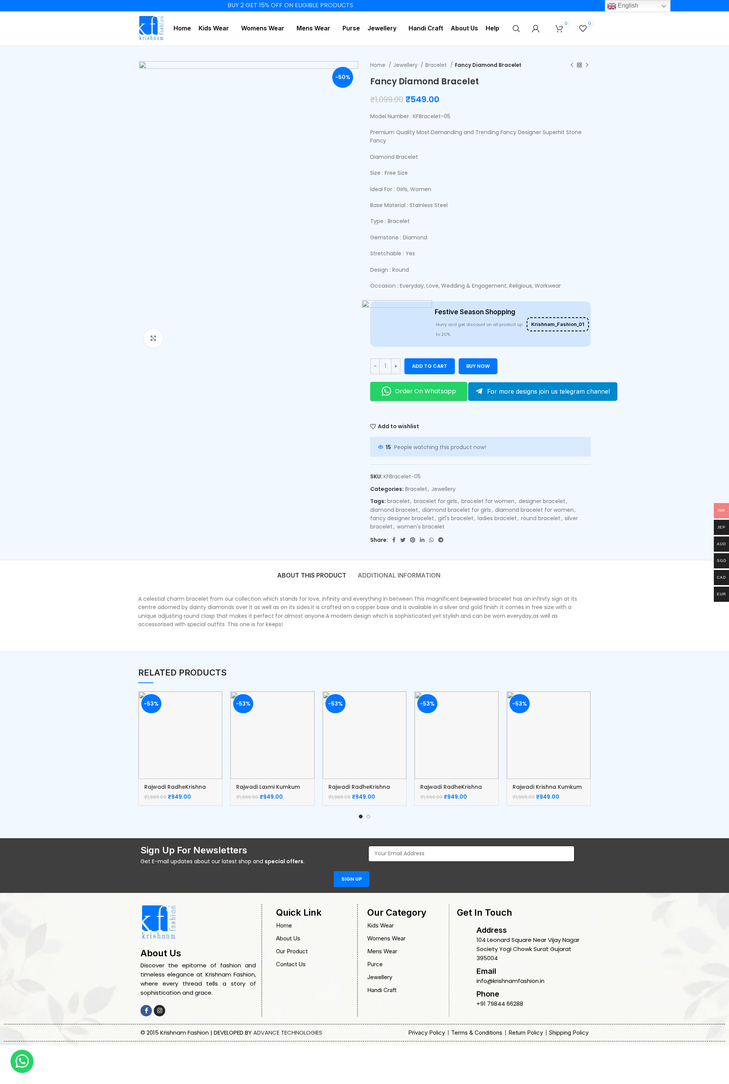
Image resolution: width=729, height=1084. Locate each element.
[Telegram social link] (441, 540)
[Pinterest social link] (413, 540)
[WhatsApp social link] (431, 540)
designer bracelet (542, 501)
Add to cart (429, 366)
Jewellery (406, 65)
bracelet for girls (435, 501)
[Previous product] (572, 65)
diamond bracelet (394, 510)
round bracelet (540, 518)
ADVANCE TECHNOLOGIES (287, 1033)
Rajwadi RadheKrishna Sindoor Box (175, 790)
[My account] (536, 28)
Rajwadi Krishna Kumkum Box (547, 790)
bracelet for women (487, 501)
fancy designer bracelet (402, 518)
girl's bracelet (455, 518)
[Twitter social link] (403, 540)
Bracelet (436, 65)
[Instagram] (159, 1010)
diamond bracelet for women (534, 510)
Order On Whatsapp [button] (425, 391)
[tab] (311, 571)
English (627, 5)
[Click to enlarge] (153, 338)
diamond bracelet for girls (456, 510)
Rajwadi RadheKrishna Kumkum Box (359, 790)
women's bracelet (421, 526)
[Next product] (587, 65)
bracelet (398, 501)
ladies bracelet (497, 518)
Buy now (478, 366)
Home (378, 65)
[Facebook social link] (394, 540)
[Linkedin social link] (422, 540)
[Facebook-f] (146, 1010)
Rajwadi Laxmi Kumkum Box (268, 790)
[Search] (516, 28)
